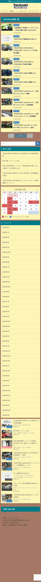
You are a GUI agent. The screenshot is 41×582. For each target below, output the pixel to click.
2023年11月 (6, 326)
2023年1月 (5, 346)
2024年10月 (6, 286)
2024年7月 (5, 301)
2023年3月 (5, 336)
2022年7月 (5, 365)
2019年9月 (5, 415)
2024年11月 (6, 282)
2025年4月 (5, 277)
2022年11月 (6, 356)
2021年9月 (5, 375)
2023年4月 (5, 331)
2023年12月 (6, 321)
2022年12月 (6, 351)
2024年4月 (5, 311)
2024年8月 (5, 296)
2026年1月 (5, 247)
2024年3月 (5, 316)
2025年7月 (5, 267)
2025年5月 (5, 272)
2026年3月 (5, 237)
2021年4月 (5, 380)
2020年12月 (6, 390)
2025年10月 (6, 252)
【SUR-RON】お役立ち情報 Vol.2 (24, 73)
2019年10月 (6, 410)
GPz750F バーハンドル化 (11, 161)
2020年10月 (6, 400)
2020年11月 (6, 395)
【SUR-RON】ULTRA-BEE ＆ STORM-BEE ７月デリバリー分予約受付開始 (25, 50)
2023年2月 (5, 341)
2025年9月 (5, 257)
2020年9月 (5, 405)
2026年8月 (5, 227)
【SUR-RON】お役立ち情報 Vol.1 (24, 82)
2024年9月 (5, 291)
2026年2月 (5, 242)
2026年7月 (5, 232)
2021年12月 (6, 371)
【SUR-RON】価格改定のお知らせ (24, 39)
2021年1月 (5, 385)
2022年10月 (6, 361)
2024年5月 (5, 306)
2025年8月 (5, 262)
